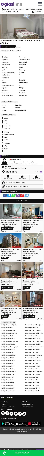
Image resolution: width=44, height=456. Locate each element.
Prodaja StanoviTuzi (7, 380)
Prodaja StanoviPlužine (8, 369)
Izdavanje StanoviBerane (32, 330)
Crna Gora (7, 11)
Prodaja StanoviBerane (8, 330)
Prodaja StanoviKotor (7, 352)
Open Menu (40, 3)
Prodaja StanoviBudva (7, 336)
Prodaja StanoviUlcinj (7, 382)
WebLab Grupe (20, 429)
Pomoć (3, 404)
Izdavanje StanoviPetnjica (33, 361)
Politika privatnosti (7, 407)
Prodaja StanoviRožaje (7, 374)
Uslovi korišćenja (27, 404)
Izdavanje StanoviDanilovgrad (34, 341)
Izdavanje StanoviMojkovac (33, 355)
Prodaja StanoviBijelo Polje (9, 333)
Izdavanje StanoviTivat (32, 377)
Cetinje (15, 11)
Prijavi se (4, 402)
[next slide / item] (42, 26)
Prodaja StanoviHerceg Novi (9, 347)
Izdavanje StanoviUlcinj (32, 382)
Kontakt (24, 402)
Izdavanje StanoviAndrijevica (34, 325)
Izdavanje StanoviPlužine (32, 369)
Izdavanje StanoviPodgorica (33, 371)
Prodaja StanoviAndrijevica (9, 325)
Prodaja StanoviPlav (7, 363)
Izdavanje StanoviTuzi (31, 380)
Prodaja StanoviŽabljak (8, 391)
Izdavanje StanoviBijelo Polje (34, 333)
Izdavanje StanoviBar (31, 328)
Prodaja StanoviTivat (7, 377)
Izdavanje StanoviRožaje (32, 374)
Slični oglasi (23, 201)
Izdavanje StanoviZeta (32, 385)
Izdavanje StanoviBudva (32, 336)
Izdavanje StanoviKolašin (32, 350)
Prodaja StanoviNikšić (7, 358)
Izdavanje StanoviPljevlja (32, 366)
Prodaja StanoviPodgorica (8, 371)
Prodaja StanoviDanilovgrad (9, 341)
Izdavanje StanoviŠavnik (32, 388)
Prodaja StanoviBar (6, 328)
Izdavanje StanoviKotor (32, 352)
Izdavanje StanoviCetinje (32, 339)
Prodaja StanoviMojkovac (8, 355)
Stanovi (21, 9)
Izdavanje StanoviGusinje (32, 344)
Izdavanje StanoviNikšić (32, 358)
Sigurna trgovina (6, 409)
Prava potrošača (27, 407)
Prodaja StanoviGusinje (8, 344)
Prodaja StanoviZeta (7, 385)
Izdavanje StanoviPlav (32, 363)
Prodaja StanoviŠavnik (7, 388)
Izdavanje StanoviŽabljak (32, 391)
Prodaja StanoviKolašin (8, 350)
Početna (14, 9)
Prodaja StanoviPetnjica (8, 361)
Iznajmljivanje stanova (34, 9)
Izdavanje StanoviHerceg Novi (34, 347)
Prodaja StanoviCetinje (8, 339)
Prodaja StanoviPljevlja (8, 366)
